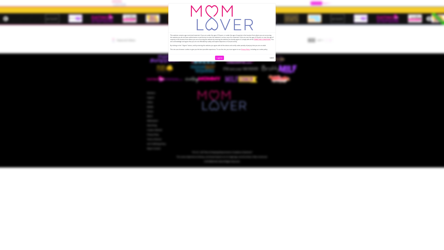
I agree (219, 58)
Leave (272, 58)
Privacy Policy (245, 49)
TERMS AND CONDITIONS (262, 39)
